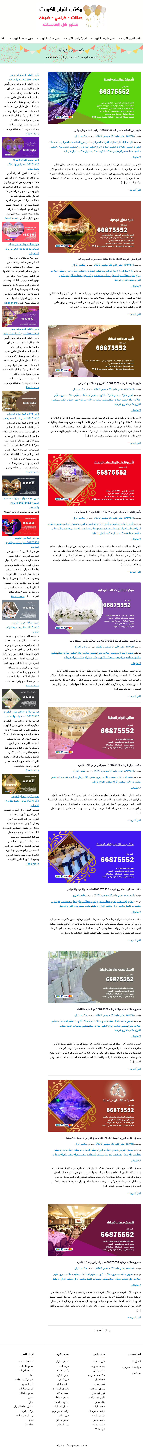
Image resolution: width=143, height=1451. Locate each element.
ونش (31, 1397)
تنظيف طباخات (61, 1397)
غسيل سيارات (26, 1388)
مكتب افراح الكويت (131, 38)
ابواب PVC (99, 1429)
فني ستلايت (99, 1361)
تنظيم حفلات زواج (86, 146)
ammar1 (129, 264)
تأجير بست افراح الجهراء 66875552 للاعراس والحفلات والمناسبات (23, 164)
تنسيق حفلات (126, 1274)
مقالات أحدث (103, 1330)
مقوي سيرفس (97, 1388)
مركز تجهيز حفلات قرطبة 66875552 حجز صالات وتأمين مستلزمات (105, 640)
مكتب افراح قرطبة (74, 151)
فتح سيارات (99, 1406)
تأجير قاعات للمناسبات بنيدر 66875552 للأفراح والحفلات (24, 77)
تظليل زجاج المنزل (24, 1406)
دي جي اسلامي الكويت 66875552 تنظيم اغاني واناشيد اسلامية (22, 542)
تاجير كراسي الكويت (76, 38)
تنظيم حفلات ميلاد (66, 146)
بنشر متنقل (99, 1370)
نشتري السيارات (60, 1388)
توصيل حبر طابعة (25, 1415)
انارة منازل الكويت (111, 142)
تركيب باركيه (98, 1415)
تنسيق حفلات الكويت (108, 1274)
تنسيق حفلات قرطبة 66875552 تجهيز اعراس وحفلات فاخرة (109, 1262)
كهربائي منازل (97, 1393)
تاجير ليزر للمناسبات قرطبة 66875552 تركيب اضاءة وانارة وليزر (107, 130)
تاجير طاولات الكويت (104, 38)
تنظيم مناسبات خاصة (105, 275)
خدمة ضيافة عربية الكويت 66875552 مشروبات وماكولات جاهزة (22, 627)
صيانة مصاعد (98, 1424)
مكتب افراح (81, 135)
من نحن (136, 1372)
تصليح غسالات (26, 1361)
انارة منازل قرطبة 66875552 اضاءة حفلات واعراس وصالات (109, 258)
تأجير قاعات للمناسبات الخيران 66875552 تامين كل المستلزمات (21, 416)
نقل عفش (99, 1402)
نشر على (110, 135)
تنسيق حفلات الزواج (107, 1149)
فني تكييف (63, 1379)
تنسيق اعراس (70, 523)
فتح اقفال (100, 1379)
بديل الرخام (63, 1424)
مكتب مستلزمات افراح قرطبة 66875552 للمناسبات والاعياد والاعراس (104, 889)
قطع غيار (29, 1424)
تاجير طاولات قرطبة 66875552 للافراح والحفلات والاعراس (109, 383)
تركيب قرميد (27, 1411)
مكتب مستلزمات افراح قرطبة (75, 905)
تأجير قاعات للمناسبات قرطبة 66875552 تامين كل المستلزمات (107, 512)
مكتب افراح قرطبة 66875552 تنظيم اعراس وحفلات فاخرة (109, 765)
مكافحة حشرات (96, 1375)
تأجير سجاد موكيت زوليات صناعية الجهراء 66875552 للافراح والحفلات (21, 503)
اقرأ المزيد (135, 189)
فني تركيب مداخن (24, 1379)
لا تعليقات (136, 157)
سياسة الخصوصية (131, 1367)
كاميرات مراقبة (97, 1397)
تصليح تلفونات (26, 1370)
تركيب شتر (99, 1419)
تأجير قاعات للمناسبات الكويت (93, 523)
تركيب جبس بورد (60, 1411)
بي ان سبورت (98, 1366)
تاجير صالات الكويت (50, 38)
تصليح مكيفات (26, 1393)
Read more (32, 133)
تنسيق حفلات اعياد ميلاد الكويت (91, 1021)
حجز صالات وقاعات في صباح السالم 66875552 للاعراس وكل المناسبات (21, 249)
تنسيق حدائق (62, 1419)
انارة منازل (127, 142)
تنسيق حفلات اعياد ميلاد (121, 1021)
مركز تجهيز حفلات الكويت (111, 151)
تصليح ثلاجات (27, 1366)
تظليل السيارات (61, 1406)
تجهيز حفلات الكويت (23, 38)
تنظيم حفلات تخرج (106, 146)
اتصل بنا (136, 1361)
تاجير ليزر (97, 142)
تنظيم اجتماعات (125, 146)
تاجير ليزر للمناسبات (80, 142)
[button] (119, 38)
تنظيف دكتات (62, 1393)
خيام (31, 1419)
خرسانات (64, 1366)
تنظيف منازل (62, 1361)
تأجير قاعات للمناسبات (121, 523)
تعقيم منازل (63, 1384)
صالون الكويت (62, 1375)
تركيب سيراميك (97, 1411)
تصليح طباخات (61, 1402)
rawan (130, 135)
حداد (31, 1375)
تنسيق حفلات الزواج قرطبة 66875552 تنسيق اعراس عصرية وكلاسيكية (103, 1137)
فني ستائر (64, 1415)
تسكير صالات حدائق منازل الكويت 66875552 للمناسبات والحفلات (21, 714)
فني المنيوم (28, 1384)
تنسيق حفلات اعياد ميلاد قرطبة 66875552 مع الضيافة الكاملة (109, 1009)
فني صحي (99, 1384)
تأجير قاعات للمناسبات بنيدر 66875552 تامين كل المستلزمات (21, 331)
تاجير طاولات (126, 395)
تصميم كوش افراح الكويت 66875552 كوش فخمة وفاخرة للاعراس (22, 801)
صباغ (31, 1402)
